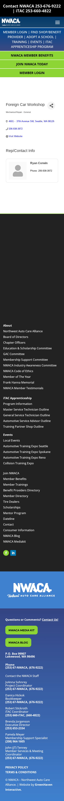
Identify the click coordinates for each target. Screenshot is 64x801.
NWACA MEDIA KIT (21, 630)
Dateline (8, 519)
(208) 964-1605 (15, 741)
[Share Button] (51, 106)
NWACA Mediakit (14, 541)
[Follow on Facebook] (6, 553)
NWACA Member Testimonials (23, 388)
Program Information (17, 404)
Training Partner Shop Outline (23, 427)
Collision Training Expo (18, 463)
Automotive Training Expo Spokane (26, 452)
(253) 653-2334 (15, 728)
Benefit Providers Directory (21, 490)
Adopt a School (40, 37)
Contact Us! (50, 620)
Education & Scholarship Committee (27, 348)
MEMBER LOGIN (32, 73)
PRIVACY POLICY (16, 767)
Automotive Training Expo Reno (24, 457)
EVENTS (36, 42)
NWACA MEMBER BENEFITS (32, 55)
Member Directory (15, 496)
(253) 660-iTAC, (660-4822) (22, 715)
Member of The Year (17, 377)
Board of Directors (15, 337)
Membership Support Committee (25, 360)
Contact (8, 524)
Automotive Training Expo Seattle (25, 446)
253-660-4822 (38, 10)
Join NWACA (11, 473)
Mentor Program (14, 513)
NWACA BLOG (18, 642)
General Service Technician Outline (26, 415)
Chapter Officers (14, 343)
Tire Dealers (11, 502)
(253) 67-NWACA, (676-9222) (24, 689)
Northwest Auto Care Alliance (23, 331)
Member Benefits (14, 479)
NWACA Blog (11, 536)
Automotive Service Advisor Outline (27, 421)
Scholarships (11, 507)
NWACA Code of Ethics (18, 371)
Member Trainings (15, 485)
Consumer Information (18, 530)
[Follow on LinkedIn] (13, 553)
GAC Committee (14, 354)
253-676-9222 (48, 6)
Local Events (11, 440)
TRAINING (19, 42)
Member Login (15, 32)
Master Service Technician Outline (26, 409)
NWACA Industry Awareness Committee (30, 365)
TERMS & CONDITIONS (20, 772)
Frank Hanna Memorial (18, 382)
